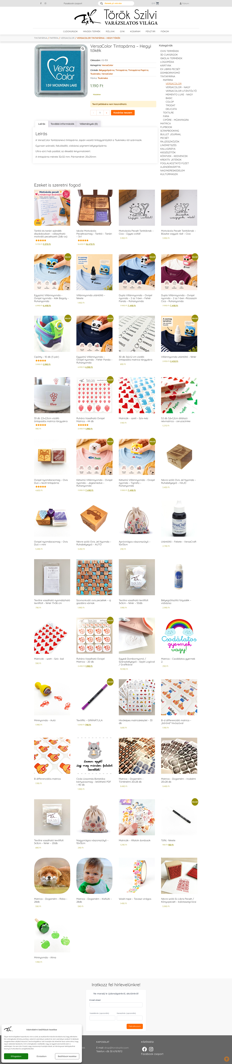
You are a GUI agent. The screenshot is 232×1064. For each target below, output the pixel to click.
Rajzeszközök (169, 141)
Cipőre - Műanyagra (176, 119)
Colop (170, 101)
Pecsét (164, 137)
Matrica (165, 123)
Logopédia (167, 61)
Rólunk (110, 31)
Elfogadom (16, 1056)
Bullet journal (170, 134)
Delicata (171, 109)
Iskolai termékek (171, 58)
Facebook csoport (73, 3)
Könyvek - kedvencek (174, 156)
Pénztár (150, 31)
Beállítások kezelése (67, 1056)
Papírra (54, 38)
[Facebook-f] (41, 3)
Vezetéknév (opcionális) (99, 1013)
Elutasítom (42, 1056)
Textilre (168, 112)
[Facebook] (144, 1049)
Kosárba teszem (122, 112)
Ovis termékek (169, 51)
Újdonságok (70, 31)
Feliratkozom (135, 1026)
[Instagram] (45, 3)
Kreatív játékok (171, 159)
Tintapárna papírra (138, 70)
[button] (82, 48)
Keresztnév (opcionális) (126, 1013)
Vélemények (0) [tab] (89, 123)
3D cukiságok (169, 54)
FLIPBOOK (166, 127)
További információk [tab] (62, 123)
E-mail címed (95, 1000)
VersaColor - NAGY (178, 87)
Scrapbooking (169, 130)
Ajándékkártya (170, 166)
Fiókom (165, 31)
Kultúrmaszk (169, 174)
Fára (166, 116)
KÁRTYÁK (165, 65)
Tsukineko (95, 73)
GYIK (122, 31)
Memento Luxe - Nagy (179, 94)
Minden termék (91, 31)
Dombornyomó (170, 72)
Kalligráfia (167, 148)
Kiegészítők (168, 152)
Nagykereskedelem (172, 170)
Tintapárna (40, 38)
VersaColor (68, 38)
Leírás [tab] (41, 123)
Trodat (170, 105)
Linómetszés (168, 145)
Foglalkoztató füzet (174, 163)
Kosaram (135, 31)
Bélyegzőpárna (107, 70)
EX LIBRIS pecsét (170, 69)
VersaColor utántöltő (181, 90)
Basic (169, 98)
